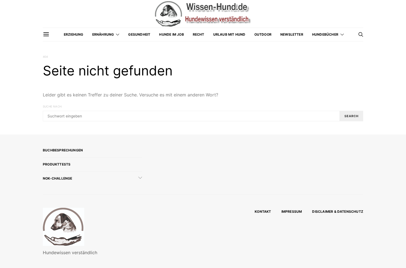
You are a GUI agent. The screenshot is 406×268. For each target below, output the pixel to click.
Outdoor (262, 34)
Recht (198, 34)
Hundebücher (325, 34)
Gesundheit (139, 34)
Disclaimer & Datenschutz (337, 211)
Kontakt (263, 211)
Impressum (291, 211)
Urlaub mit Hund (229, 34)
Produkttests (56, 164)
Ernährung (103, 34)
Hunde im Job (171, 34)
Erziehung (73, 34)
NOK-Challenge (57, 178)
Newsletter (291, 34)
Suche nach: (52, 106)
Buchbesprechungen (63, 150)
